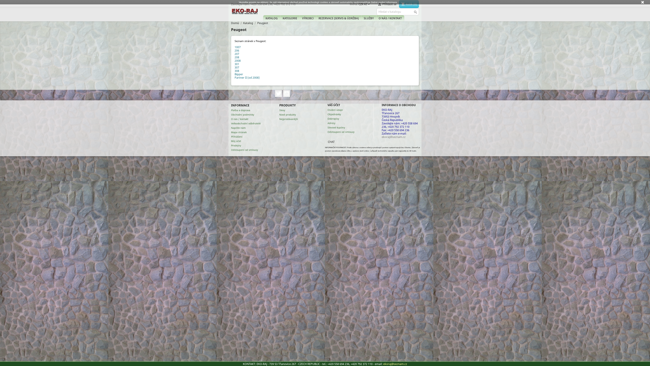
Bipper (239, 74)
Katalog (272, 18)
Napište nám (238, 127)
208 (237, 57)
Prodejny (236, 145)
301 (237, 64)
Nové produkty (287, 114)
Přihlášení (236, 136)
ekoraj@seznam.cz (395, 364)
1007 (238, 47)
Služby (369, 18)
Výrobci (308, 18)
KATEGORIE (290, 18)
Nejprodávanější (288, 119)
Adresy (331, 123)
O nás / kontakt (390, 18)
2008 (238, 61)
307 (237, 67)
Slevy (282, 110)
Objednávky (334, 114)
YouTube (286, 93)
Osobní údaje (335, 109)
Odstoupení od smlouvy (244, 149)
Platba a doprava (240, 110)
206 (237, 50)
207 (237, 54)
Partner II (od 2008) (247, 77)
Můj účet (236, 141)
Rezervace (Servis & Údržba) (339, 18)
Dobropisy (333, 118)
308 (237, 71)
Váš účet (334, 105)
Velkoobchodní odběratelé (246, 123)
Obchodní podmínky (242, 114)
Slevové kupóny (336, 127)
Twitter (278, 93)
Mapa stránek (239, 132)
